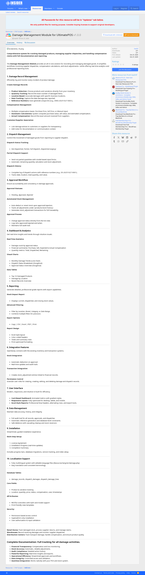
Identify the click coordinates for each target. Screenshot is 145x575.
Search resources (23, 12)
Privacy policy (120, 573)
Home (133, 573)
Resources (37, 8)
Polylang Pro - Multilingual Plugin (127, 86)
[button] (15, 8)
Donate (60, 8)
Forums (10, 8)
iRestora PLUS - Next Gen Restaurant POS (124, 79)
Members (48, 8)
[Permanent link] (8, 60)
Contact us (98, 573)
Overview (10, 42)
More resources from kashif (124, 75)
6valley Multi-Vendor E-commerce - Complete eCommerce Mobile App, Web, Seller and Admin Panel (126, 96)
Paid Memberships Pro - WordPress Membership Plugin (126, 122)
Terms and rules (108, 573)
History (19, 42)
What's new (22, 8)
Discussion (30, 42)
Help (128, 573)
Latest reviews (10, 12)
